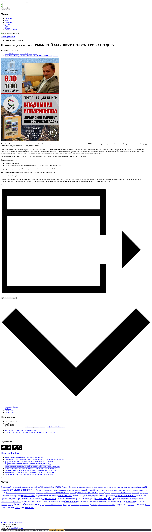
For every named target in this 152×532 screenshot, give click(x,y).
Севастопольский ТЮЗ (11, 501)
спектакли (123, 487)
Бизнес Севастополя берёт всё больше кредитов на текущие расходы (29, 474)
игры (79, 505)
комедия (54, 496)
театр (17, 507)
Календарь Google (11, 407)
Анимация (8, 22)
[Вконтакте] (1, 6)
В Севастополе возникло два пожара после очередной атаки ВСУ (28, 465)
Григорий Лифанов (93, 490)
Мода (111, 498)
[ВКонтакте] (3, 447)
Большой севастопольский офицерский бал (115, 490)
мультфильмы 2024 (46, 505)
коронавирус (57, 505)
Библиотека (29, 427)
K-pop (65, 505)
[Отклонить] (64, 530)
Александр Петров (69, 493)
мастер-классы (132, 487)
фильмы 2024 (142, 487)
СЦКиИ (44, 501)
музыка (60, 493)
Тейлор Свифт (45, 487)
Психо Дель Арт (104, 493)
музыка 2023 (134, 490)
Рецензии (8, 18)
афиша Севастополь (7, 507)
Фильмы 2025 (65, 495)
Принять (52, 530)
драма (107, 496)
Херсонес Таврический (65, 498)
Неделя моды (94, 501)
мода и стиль (73, 505)
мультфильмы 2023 (99, 495)
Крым (22, 507)
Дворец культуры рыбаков (30, 487)
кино (109, 487)
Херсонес (29, 507)
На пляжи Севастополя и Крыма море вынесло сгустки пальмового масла (31, 468)
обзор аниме (74, 490)
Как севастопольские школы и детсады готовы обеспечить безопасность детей (32, 467)
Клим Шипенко (145, 495)
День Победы (94, 505)
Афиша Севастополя (26, 504)
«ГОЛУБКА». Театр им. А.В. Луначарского (21, 54)
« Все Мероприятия (8, 37)
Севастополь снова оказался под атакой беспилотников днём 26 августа (30, 470)
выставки (4, 490)
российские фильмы (118, 501)
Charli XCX (135, 493)
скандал (90, 495)
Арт (6, 26)
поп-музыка (83, 496)
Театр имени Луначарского (10, 487)
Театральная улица (76, 487)
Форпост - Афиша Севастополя (12, 522)
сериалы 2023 (49, 498)
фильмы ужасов (116, 493)
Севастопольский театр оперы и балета (17, 493)
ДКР (91, 499)
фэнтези (75, 495)
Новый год (32, 493)
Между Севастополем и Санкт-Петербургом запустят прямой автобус (29, 472)
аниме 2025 (126, 493)
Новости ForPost (10, 453)
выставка (56, 486)
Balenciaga (38, 498)
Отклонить (59, 530)
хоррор (62, 490)
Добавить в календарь (9, 298)
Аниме (65, 487)
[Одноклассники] (8, 447)
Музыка (8, 24)
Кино (7, 20)
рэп (40, 501)
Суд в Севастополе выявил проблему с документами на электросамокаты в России (34, 459)
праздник (115, 487)
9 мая (49, 495)
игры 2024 (35, 501)
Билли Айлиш (53, 490)
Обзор (138, 495)
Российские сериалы (40, 490)
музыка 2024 (80, 493)
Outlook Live (9, 412)
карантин (17, 496)
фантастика (85, 505)
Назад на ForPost (11, 30)
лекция (87, 498)
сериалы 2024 (92, 493)
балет (112, 496)
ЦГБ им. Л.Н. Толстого (56, 427)
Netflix (67, 490)
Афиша (7, 28)
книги (79, 501)
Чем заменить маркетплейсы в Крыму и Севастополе (23, 457)
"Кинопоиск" (26, 501)
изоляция (10, 505)
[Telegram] (14, 447)
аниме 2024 (103, 487)
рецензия (121, 504)
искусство (40, 495)
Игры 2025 (85, 501)
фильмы (147, 505)
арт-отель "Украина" (121, 498)
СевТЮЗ (130, 501)
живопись (140, 504)
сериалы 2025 (28, 495)
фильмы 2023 (100, 498)
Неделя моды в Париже (135, 498)
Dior (45, 495)
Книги (36, 427)
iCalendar (8, 409)
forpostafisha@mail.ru (16, 528)
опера (38, 493)
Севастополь (70, 501)
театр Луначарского (18, 489)
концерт (86, 487)
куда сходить (94, 487)
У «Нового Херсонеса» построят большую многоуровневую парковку (29, 461)
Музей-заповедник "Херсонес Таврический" (18, 499)
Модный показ (104, 501)
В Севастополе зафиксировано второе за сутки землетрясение (27, 463)
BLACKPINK (140, 501)
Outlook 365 (9, 411)
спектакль (130, 495)
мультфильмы (130, 505)
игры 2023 (120, 495)
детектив (4, 505)
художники (82, 490)
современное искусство (56, 501)
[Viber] (19, 447)
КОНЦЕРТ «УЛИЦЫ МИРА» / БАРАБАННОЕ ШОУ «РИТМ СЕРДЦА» (31, 56)
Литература (43, 427)
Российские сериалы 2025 (107, 505)
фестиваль (80, 498)
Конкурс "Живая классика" (48, 493)
